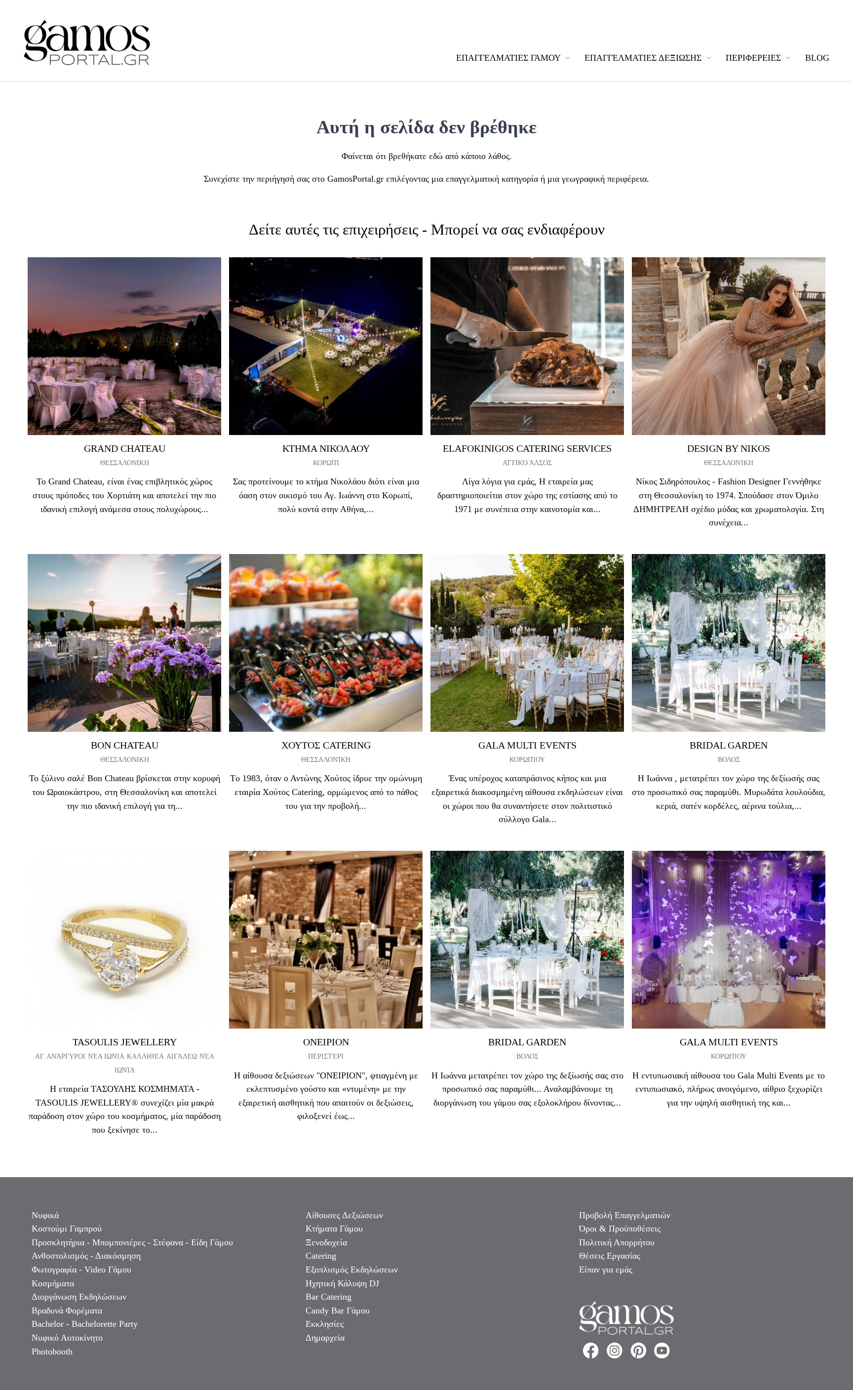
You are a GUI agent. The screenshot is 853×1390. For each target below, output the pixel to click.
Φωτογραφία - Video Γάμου (81, 1269)
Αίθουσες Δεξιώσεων (344, 1215)
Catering (321, 1256)
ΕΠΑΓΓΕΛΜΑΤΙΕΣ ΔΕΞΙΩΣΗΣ (644, 58)
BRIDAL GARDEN (729, 745)
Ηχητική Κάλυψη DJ (342, 1283)
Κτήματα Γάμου (334, 1228)
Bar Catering (328, 1297)
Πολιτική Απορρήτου (617, 1242)
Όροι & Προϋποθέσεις (619, 1228)
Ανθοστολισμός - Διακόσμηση (86, 1256)
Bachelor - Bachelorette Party (85, 1324)
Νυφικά (45, 1215)
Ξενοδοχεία (326, 1242)
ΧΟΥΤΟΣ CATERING (326, 745)
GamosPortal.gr (355, 179)
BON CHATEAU (124, 745)
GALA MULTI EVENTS (527, 745)
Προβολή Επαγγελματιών (624, 1215)
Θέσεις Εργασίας (609, 1256)
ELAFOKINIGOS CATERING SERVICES (527, 448)
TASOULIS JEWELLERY (125, 1041)
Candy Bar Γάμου (338, 1310)
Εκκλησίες (325, 1324)
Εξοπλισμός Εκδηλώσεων (352, 1269)
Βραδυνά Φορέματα (67, 1310)
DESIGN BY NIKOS (728, 448)
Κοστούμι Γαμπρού (67, 1228)
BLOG (817, 58)
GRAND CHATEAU (124, 448)
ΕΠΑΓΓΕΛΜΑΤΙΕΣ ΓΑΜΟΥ (509, 58)
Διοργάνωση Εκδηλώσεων (79, 1297)
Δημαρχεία (325, 1338)
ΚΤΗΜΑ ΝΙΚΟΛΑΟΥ (326, 448)
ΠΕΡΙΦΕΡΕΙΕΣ (754, 58)
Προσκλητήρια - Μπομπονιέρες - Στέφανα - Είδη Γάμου (132, 1242)
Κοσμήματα (53, 1283)
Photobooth (52, 1351)
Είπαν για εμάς (605, 1269)
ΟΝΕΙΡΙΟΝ (326, 1041)
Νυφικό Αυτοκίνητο (67, 1338)
